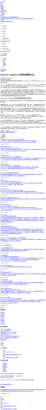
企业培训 (2, 9)
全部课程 (2, 18)
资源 (3, 21)
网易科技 (10, 389)
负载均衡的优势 (5, 272)
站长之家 (32, 389)
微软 (10, 245)
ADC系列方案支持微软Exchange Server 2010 (11, 181)
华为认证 (15, 18)
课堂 (7, 21)
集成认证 (2, 146)
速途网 (35, 389)
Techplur (13, 351)
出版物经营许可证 (8, 384)
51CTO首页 (2, 1)
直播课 (13, 17)
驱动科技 (18, 389)
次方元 (27, 391)
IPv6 (1, 155)
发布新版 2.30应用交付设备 (10, 165)
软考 (8, 18)
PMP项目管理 (26, 18)
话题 (4, 61)
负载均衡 (2, 226)
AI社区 (4, 63)
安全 (7, 255)
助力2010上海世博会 (6, 281)
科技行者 (21, 389)
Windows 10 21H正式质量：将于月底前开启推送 (13, 237)
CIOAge (7, 351)
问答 (5, 21)
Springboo (2, 297)
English (4, 368)
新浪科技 (2, 389)
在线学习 (2, 20)
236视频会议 (10, 391)
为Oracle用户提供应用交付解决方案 (9, 172)
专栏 (9, 21)
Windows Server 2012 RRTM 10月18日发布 (10, 298)
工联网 (2, 391)
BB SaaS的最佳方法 (6, 247)
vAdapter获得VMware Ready (9, 197)
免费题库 (31, 18)
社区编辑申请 (3, 69)
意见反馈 (5, 367)
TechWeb (25, 389)
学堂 (1, 4)
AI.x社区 (20, 354)
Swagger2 (6, 297)
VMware (5, 214)
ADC (5, 164)
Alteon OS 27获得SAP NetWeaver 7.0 (11, 190)
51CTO (4, 351)
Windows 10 (2, 245)
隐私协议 (5, 371)
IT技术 (22, 18)
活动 (4, 66)
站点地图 (5, 365)
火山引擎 (31, 391)
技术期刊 (5, 64)
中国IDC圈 (15, 391)
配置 (9, 297)
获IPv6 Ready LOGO (9, 148)
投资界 (24, 391)
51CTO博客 (5, 354)
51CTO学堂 (5, 357)
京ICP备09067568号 (9, 377)
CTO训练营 (15, 357)
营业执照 (2, 384)
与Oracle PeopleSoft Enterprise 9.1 (12, 139)
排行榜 (7, 17)
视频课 (1, 17)
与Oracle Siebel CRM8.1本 (10, 156)
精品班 (1, 5)
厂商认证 (19, 18)
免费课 (1, 8)
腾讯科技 (6, 389)
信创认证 (11, 18)
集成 (5, 255)
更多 (6, 326)
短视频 (10, 17)
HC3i (10, 351)
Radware (14, 132)
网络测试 (6, 204)
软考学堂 (17, 17)
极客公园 (6, 391)
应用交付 (6, 146)
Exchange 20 (6, 188)
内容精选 (5, 58)
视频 (4, 60)
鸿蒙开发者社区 (3, 11)
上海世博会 (6, 288)
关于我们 (5, 362)
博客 (1, 2)
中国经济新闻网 (40, 389)
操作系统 (7, 245)
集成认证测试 (3, 132)
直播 (11, 21)
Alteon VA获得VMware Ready (9, 206)
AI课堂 (1, 12)
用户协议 (5, 369)
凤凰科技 (14, 389)
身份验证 (2, 255)
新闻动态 (5, 364)
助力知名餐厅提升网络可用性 (8, 216)
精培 (9, 357)
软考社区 (2, 7)
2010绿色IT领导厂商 (6, 265)
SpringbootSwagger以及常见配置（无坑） (10, 289)
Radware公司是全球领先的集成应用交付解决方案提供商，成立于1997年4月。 (16, 266)
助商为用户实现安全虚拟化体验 (9, 256)
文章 (1, 21)
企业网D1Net (20, 391)
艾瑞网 (28, 389)
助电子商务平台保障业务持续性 (8, 227)
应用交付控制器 (9, 132)
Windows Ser (3, 307)
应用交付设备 (7, 226)
